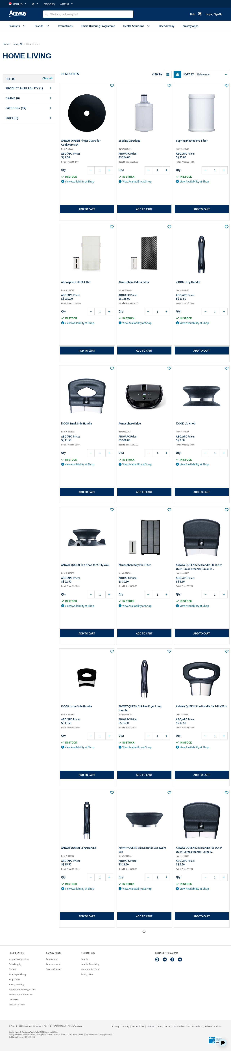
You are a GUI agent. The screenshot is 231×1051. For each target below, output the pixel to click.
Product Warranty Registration (22, 989)
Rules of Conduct (213, 1026)
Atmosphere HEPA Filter (76, 282)
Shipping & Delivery (17, 974)
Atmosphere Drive (130, 423)
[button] (28, 88)
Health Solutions (133, 26)
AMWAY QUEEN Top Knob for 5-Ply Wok (85, 565)
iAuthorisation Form (90, 969)
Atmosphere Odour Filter (134, 282)
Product (12, 969)
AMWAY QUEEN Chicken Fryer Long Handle (140, 708)
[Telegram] (180, 959)
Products (14, 26)
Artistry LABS (87, 974)
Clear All (47, 78)
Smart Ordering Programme (98, 26)
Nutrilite (84, 959)
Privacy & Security (120, 1026)
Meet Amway (166, 26)
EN (33, 3)
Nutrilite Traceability (90, 964)
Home (6, 44)
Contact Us (14, 999)
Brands (38, 26)
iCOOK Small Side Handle (76, 423)
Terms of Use (138, 1026)
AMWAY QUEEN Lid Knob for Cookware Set (142, 849)
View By (157, 74)
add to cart (87, 209)
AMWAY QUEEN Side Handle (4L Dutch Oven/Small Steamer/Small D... (199, 567)
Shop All (18, 44)
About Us (64, 3)
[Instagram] (157, 959)
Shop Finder (14, 979)
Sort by (188, 74)
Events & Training (54, 969)
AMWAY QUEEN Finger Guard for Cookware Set (81, 142)
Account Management (19, 959)
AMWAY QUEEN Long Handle (78, 848)
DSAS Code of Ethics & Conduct (187, 1026)
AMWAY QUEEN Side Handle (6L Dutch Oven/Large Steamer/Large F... (199, 849)
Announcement (53, 964)
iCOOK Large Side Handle (76, 706)
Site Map (151, 1026)
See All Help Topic (17, 1004)
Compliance (164, 1026)
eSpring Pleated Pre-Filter (192, 140)
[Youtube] (165, 959)
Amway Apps (190, 26)
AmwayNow (49, 3)
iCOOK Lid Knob (185, 423)
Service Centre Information (21, 994)
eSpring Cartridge (129, 140)
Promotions (65, 26)
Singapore (18, 3)
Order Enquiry (15, 964)
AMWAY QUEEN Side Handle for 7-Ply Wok (201, 706)
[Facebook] (172, 959)
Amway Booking (16, 984)
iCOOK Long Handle (188, 282)
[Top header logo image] (18, 13)
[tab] (29, 88)
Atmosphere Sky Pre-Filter (135, 565)
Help (192, 14)
